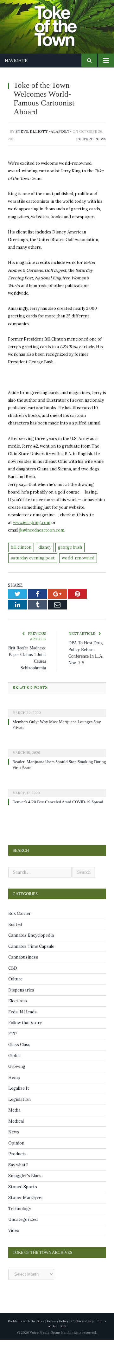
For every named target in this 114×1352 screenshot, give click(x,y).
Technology (19, 1221)
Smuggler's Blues (24, 1188)
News (100, 139)
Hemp (14, 1090)
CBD (12, 980)
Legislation (19, 1111)
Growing (16, 1078)
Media (14, 1122)
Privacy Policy (57, 1333)
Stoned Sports (22, 1199)
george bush (70, 547)
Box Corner (19, 925)
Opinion (16, 1155)
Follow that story (25, 1035)
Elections (17, 1013)
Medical (16, 1133)
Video (13, 1243)
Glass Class (19, 1057)
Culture (84, 139)
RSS (63, 1338)
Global (14, 1068)
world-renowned (78, 558)
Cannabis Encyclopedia (31, 947)
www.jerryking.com (31, 522)
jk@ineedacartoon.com (41, 530)
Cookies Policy (82, 1333)
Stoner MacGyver (25, 1210)
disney (44, 547)
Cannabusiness (23, 969)
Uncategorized (23, 1231)
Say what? (18, 1177)
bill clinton (21, 547)
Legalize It (18, 1100)
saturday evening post (33, 558)
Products (17, 1166)
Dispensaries (21, 1002)
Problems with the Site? (26, 1333)
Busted (15, 937)
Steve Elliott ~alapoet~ (44, 131)
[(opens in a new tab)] (57, 715)
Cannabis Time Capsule (31, 958)
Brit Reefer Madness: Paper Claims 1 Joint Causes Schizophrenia (29, 661)
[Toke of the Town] (63, 22)
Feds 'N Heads (22, 1024)
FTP (12, 1046)
